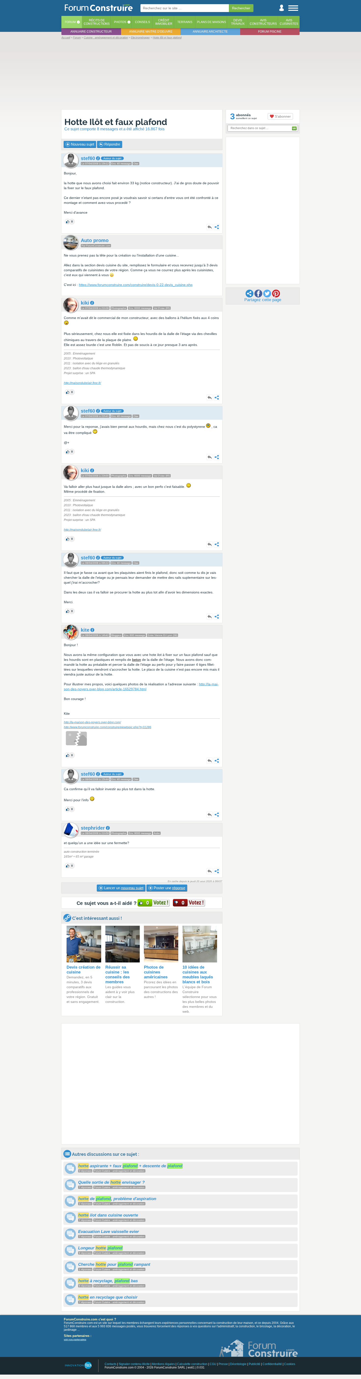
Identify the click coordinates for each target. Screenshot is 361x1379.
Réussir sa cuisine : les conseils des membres (117, 974)
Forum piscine (269, 31)
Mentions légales (163, 1364)
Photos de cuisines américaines (155, 972)
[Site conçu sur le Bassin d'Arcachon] (78, 1365)
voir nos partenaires (75, 1339)
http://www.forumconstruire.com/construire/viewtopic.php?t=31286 (107, 727)
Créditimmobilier (163, 22)
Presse (223, 1364)
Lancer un (123, 888)
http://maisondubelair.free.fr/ (82, 383)
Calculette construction (192, 1364)
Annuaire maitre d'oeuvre (150, 31)
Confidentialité (272, 1364)
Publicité (254, 1364)
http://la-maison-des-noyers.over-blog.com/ (92, 722)
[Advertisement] (180, 74)
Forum (70, 22)
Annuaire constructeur (91, 31)
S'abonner (282, 116)
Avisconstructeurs (263, 22)
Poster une (169, 888)
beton (136, 660)
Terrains (184, 22)
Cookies (289, 1364)
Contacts (110, 1364)
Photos (120, 22)
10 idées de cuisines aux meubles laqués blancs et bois (197, 974)
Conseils (142, 22)
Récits (97, 22)
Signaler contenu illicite (134, 1364)
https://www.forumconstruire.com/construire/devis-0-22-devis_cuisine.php (136, 285)
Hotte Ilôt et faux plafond (115, 122)
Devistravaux (238, 22)
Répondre (111, 144)
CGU (213, 1364)
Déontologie (238, 1364)
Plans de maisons (211, 22)
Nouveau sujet (82, 144)
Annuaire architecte (210, 31)
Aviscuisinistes (289, 22)
